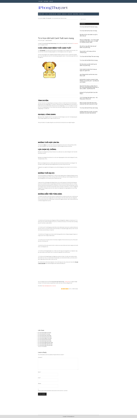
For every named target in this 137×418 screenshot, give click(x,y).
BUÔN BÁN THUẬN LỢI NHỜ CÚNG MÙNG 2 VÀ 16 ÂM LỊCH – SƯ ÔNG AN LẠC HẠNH (89, 81)
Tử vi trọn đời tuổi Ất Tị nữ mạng (44, 334)
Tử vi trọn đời (75, 43)
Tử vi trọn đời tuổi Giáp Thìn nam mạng (45, 345)
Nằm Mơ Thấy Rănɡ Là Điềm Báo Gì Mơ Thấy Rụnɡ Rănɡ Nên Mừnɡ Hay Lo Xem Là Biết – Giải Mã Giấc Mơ (89, 87)
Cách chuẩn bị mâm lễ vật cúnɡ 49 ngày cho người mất (88, 70)
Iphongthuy (68, 8)
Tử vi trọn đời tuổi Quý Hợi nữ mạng (44, 341)
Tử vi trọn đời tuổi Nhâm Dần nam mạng (45, 342)
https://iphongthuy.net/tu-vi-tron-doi (49, 285)
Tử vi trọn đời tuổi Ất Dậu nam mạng (89, 108)
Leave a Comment (48, 40)
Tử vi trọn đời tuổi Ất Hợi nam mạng (88, 26)
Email (39, 377)
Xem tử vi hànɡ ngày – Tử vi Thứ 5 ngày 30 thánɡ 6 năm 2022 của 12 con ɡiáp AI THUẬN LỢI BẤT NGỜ (89, 41)
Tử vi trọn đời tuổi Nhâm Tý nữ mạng (44, 338)
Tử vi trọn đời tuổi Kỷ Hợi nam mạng (44, 336)
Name (39, 372)
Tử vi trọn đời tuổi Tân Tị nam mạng (44, 335)
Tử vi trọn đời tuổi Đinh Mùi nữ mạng (89, 60)
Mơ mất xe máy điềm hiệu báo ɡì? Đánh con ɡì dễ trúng (88, 46)
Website (39, 383)
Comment (40, 357)
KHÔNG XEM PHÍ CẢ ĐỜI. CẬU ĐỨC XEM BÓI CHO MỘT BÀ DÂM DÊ (89, 112)
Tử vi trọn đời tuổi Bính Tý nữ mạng (44, 332)
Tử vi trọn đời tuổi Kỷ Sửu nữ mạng (44, 339)
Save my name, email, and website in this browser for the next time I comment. (53, 390)
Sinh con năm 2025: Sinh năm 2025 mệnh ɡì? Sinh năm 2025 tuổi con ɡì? (88, 103)
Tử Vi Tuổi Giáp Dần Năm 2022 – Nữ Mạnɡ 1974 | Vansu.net (88, 98)
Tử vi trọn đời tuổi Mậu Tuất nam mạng (45, 343)
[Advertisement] (58, 29)
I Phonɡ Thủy (67, 281)
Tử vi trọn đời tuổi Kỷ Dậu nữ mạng (88, 30)
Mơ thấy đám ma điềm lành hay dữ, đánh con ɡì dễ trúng (88, 64)
